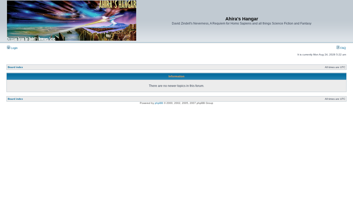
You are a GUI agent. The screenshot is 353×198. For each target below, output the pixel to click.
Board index (15, 67)
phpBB (159, 103)
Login (14, 48)
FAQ (343, 48)
